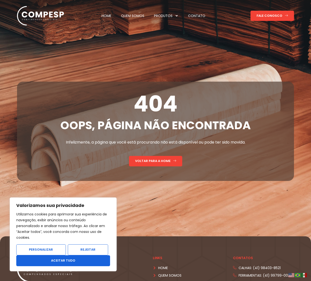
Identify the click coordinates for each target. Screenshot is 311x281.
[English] (291, 275)
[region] (63, 234)
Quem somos (132, 15)
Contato (196, 15)
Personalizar (41, 249)
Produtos (163, 15)
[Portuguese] (298, 275)
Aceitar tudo (63, 260)
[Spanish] (304, 275)
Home (106, 15)
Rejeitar (87, 249)
